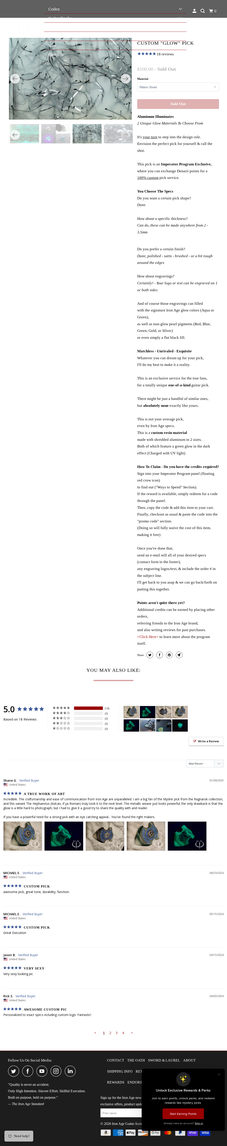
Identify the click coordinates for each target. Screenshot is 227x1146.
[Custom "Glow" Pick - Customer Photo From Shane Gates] (131, 712)
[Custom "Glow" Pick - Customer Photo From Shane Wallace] (147, 725)
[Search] (203, 11)
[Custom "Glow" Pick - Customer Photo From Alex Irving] (180, 725)
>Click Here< (148, 637)
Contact (115, 1060)
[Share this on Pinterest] (169, 655)
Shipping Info (120, 1071)
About (189, 1060)
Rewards (115, 1082)
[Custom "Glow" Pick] (70, 79)
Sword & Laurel (164, 1060)
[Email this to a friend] (178, 655)
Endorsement (141, 1082)
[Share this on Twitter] (149, 655)
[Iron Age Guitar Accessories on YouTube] (43, 1071)
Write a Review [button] (208, 741)
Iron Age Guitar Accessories (131, 1124)
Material (142, 78)
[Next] (126, 79)
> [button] (132, 1032)
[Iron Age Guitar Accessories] (23, 29)
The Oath (136, 1060)
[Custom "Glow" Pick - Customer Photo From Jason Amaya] (164, 725)
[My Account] (195, 11)
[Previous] (15, 79)
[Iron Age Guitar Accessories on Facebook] (28, 1071)
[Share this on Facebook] (159, 655)
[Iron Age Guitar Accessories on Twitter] (14, 1071)
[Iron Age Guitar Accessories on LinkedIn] (71, 1071)
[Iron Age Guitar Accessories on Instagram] (57, 1071)
